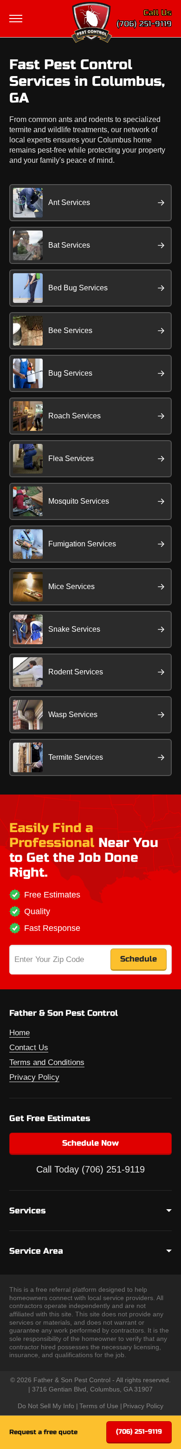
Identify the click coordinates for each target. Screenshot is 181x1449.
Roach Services (74, 416)
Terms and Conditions (46, 1062)
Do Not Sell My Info (46, 1406)
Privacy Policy (34, 1077)
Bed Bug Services (78, 288)
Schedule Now (90, 1143)
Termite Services (75, 757)
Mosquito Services (78, 501)
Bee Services (70, 330)
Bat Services (69, 245)
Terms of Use (98, 1406)
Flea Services (71, 458)
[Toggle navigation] (16, 18)
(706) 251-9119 (144, 24)
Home (19, 1032)
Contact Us (28, 1047)
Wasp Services (72, 714)
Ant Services (69, 202)
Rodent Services (75, 672)
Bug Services (70, 373)
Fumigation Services (82, 544)
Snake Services (74, 629)
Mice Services (71, 586)
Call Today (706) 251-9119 (90, 1169)
